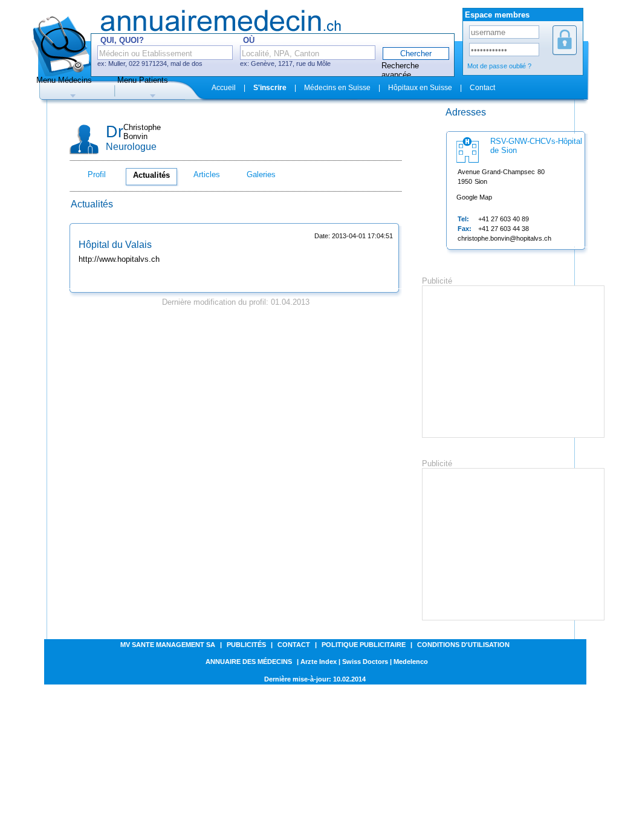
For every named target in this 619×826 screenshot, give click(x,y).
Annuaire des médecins (249, 661)
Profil (97, 174)
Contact (482, 87)
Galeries (261, 174)
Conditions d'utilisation (463, 644)
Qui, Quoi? (122, 40)
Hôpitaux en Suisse (420, 87)
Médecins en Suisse (337, 87)
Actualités (151, 175)
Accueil (224, 87)
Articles (206, 174)
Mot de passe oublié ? (499, 66)
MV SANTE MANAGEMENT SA (167, 644)
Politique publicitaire (364, 644)
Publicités (246, 644)
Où (248, 40)
